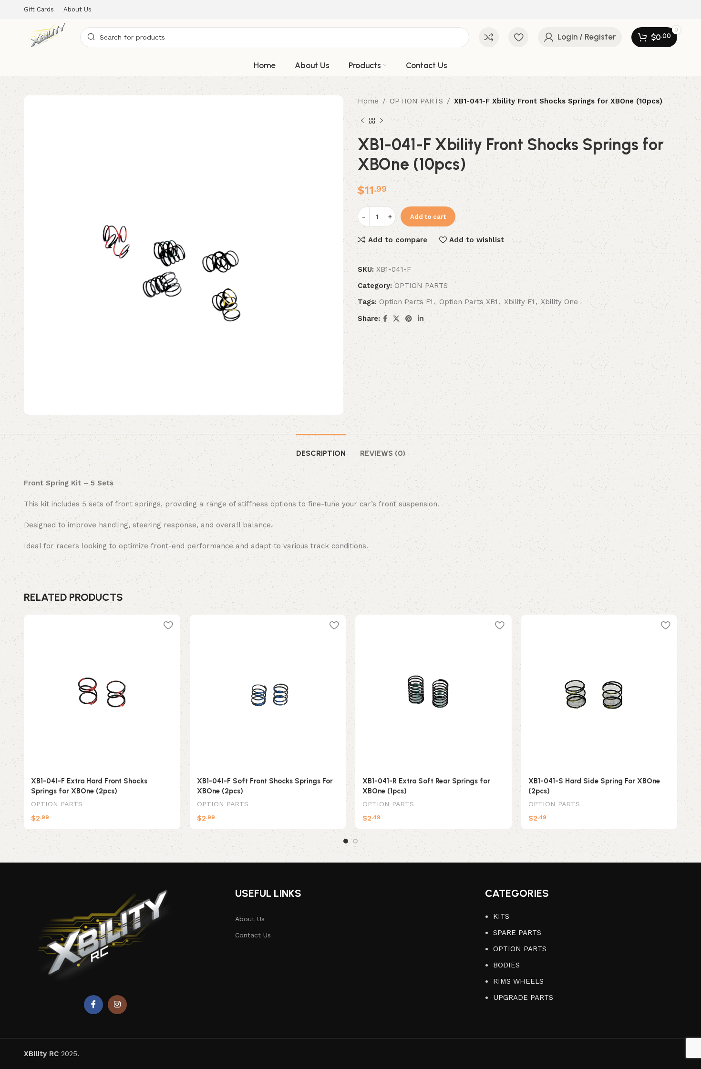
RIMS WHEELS (518, 981)
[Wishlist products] (518, 37)
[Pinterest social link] (408, 318)
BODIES (506, 965)
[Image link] (105, 940)
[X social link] (396, 318)
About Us (250, 919)
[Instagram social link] (117, 1004)
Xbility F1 (519, 302)
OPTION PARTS (416, 101)
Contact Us (253, 935)
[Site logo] (47, 36)
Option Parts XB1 (468, 302)
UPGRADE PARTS (523, 997)
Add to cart (428, 216)
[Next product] (381, 121)
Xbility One (559, 302)
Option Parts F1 (406, 302)
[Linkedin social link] (420, 318)
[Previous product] (362, 121)
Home (368, 101)
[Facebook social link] (385, 318)
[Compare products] (489, 37)
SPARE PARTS (517, 932)
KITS (501, 916)
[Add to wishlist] (168, 625)
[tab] (321, 448)
